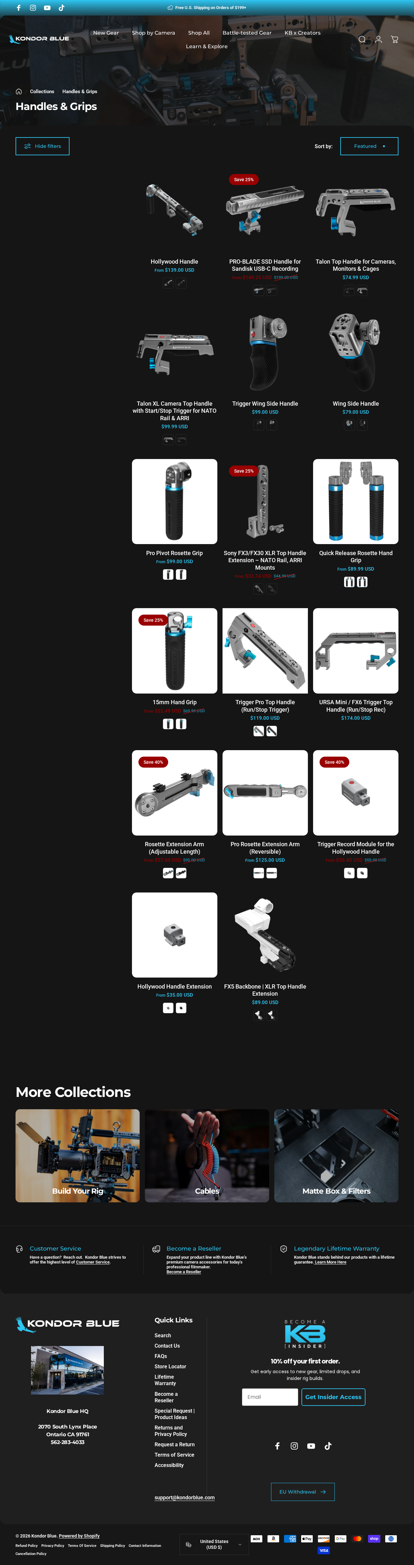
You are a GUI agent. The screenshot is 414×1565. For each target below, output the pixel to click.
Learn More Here (330, 1262)
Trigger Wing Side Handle (265, 403)
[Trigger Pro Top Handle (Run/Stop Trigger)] (265, 651)
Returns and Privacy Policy (171, 1431)
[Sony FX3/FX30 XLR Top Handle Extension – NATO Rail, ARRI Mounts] (265, 501)
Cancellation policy (31, 1554)
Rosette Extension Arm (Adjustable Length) (174, 848)
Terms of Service (174, 1455)
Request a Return (175, 1444)
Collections (42, 91)
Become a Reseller (184, 1271)
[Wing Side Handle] (355, 352)
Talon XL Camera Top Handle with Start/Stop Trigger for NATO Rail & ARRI (174, 410)
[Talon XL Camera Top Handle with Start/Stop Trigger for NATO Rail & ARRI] (174, 352)
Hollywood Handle (174, 261)
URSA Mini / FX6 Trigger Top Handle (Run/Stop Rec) (356, 706)
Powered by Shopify (79, 1535)
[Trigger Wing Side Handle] (265, 352)
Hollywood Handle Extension (174, 986)
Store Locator (170, 1367)
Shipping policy (112, 1546)
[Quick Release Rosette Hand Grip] (355, 501)
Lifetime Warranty (165, 1380)
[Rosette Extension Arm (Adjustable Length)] (174, 793)
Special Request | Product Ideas (175, 1414)
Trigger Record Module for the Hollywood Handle (355, 848)
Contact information (145, 1546)
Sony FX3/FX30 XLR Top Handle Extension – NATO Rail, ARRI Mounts (265, 560)
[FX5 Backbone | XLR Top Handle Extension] (265, 935)
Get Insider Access (333, 1397)
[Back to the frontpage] (19, 91)
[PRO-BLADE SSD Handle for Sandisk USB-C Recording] (265, 210)
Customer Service (93, 1262)
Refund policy (27, 1546)
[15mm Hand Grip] (174, 651)
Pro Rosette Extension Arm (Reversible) (265, 848)
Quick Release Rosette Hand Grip (356, 557)
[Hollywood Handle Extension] (174, 935)
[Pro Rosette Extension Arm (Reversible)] (265, 793)
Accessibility (169, 1465)
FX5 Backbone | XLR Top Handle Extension (265, 990)
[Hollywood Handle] (174, 210)
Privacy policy (52, 1546)
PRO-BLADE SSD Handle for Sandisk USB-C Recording (265, 265)
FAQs (161, 1356)
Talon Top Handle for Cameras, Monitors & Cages (356, 265)
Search (163, 1335)
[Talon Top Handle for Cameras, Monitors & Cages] (355, 210)
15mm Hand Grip (175, 702)
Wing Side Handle (356, 403)
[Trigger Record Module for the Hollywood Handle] (355, 793)
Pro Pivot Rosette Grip (174, 553)
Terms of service (82, 1546)
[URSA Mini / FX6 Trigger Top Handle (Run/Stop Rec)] (355, 651)
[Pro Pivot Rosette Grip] (174, 501)
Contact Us (167, 1346)
